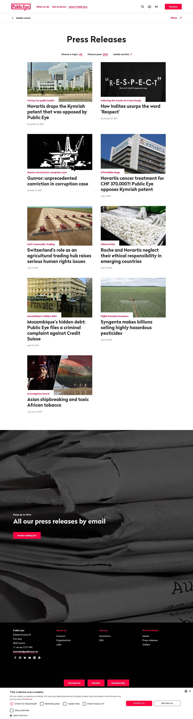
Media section (121, 54)
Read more (28, 699)
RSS (101, 640)
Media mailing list (26, 535)
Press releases (150, 640)
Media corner (23, 17)
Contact (60, 636)
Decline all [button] (167, 703)
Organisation (63, 640)
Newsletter (74, 683)
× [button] (190, 691)
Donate (173, 6)
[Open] (181, 18)
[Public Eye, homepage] (21, 7)
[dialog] (96, 703)
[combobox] (186, 691)
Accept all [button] (139, 703)
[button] (66, 715)
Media (145, 636)
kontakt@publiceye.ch (25, 651)
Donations (105, 636)
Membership (118, 683)
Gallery (146, 644)
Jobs (58, 644)
